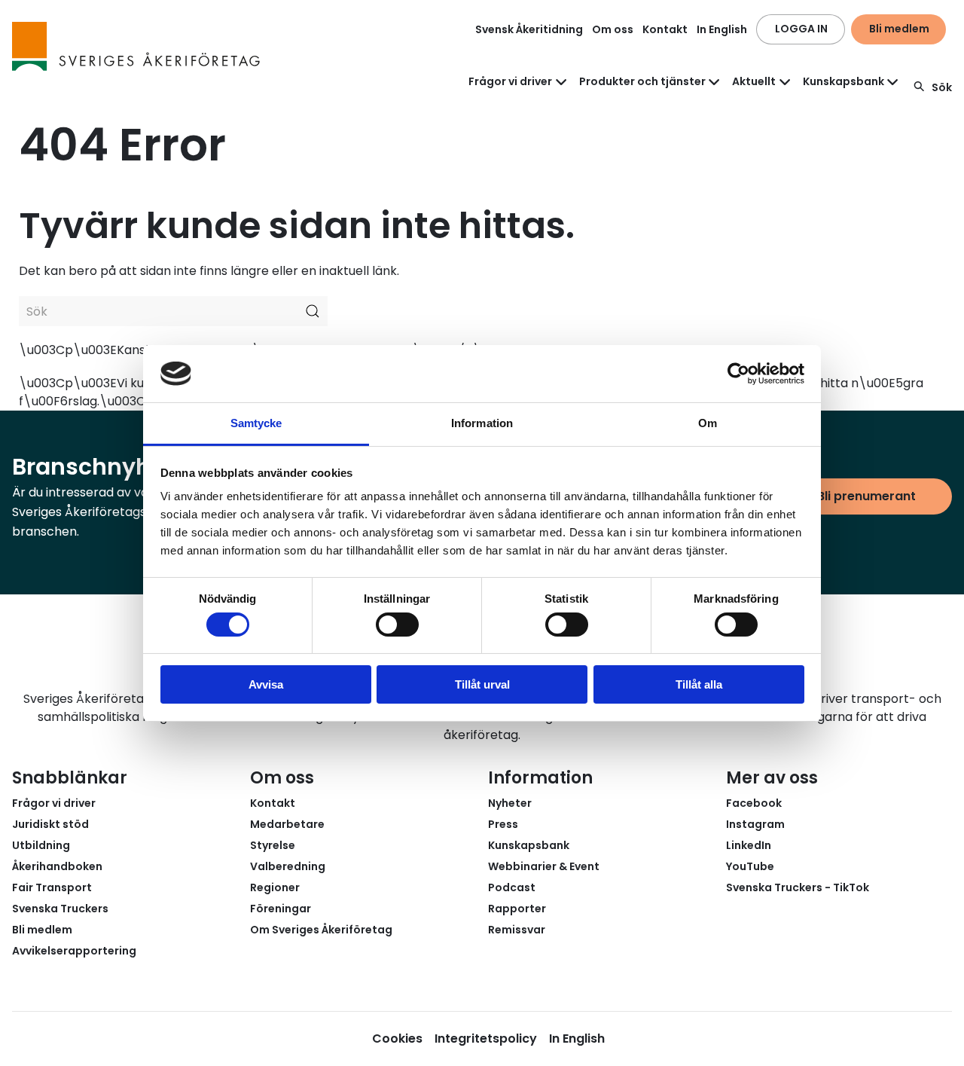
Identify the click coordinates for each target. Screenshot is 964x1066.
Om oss (612, 29)
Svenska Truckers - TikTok (797, 887)
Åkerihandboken (57, 866)
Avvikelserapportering (74, 950)
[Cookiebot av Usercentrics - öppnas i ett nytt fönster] (738, 373)
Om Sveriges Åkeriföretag (321, 929)
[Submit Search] (312, 311)
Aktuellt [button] (754, 81)
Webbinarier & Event (543, 866)
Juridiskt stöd (50, 824)
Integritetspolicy (486, 1038)
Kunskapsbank (528, 845)
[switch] (397, 624)
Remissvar (516, 929)
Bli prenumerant (866, 496)
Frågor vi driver (54, 803)
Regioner (275, 887)
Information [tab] (482, 423)
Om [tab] (707, 423)
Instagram (755, 824)
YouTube (750, 866)
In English (722, 29)
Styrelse (272, 845)
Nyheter (510, 803)
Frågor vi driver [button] (510, 81)
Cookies (397, 1038)
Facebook (754, 803)
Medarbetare (287, 824)
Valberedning (287, 866)
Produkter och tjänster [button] (642, 81)
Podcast (511, 887)
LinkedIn (748, 845)
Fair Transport (52, 887)
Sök (942, 87)
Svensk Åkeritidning (529, 29)
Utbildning (41, 845)
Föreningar (280, 908)
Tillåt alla (699, 684)
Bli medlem (899, 28)
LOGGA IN (801, 28)
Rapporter (517, 908)
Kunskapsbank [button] (843, 81)
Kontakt (665, 29)
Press (503, 824)
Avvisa (266, 684)
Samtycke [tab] (256, 423)
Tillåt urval (482, 684)
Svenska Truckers (60, 908)
